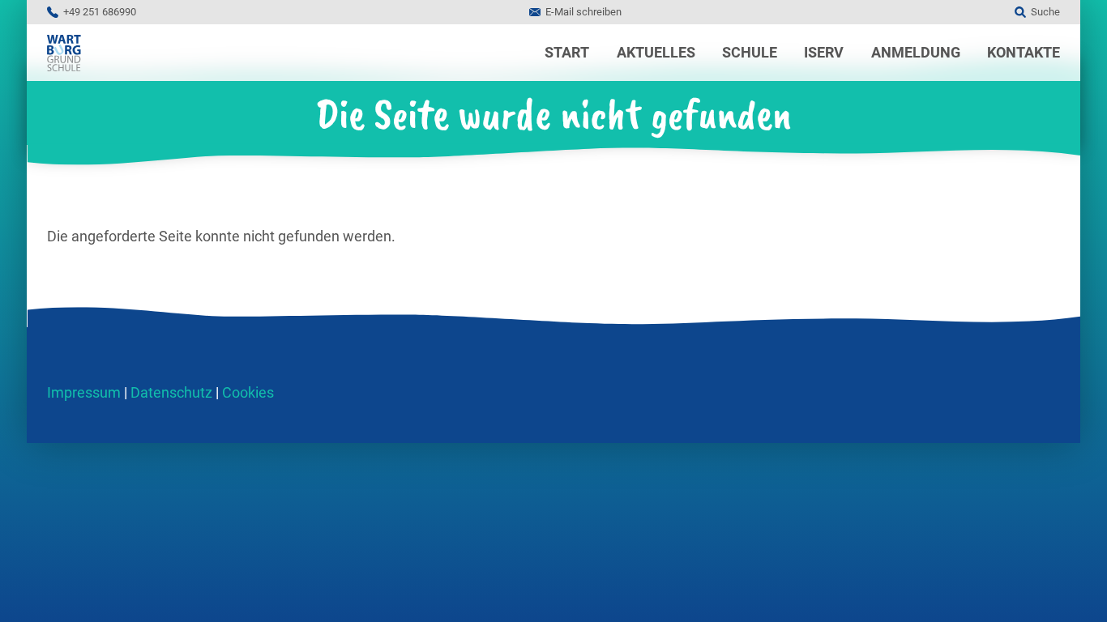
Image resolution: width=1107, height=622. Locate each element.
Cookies (248, 392)
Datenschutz (171, 392)
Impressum (84, 392)
